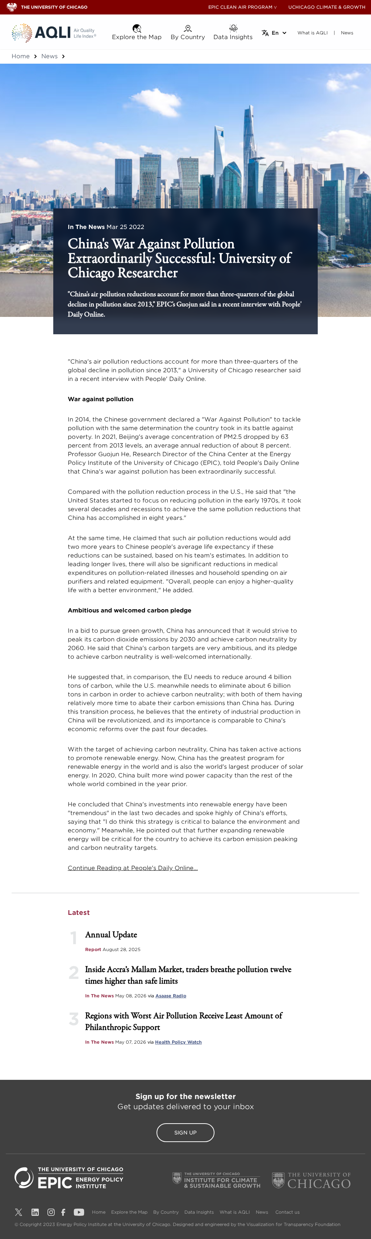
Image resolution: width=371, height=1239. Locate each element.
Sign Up (185, 1133)
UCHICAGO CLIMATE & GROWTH (327, 7)
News (49, 56)
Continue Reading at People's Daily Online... (133, 868)
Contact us (287, 1212)
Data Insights (199, 1212)
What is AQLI (235, 1212)
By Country (166, 1212)
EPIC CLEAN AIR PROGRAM (240, 7)
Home (21, 56)
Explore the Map (129, 1212)
